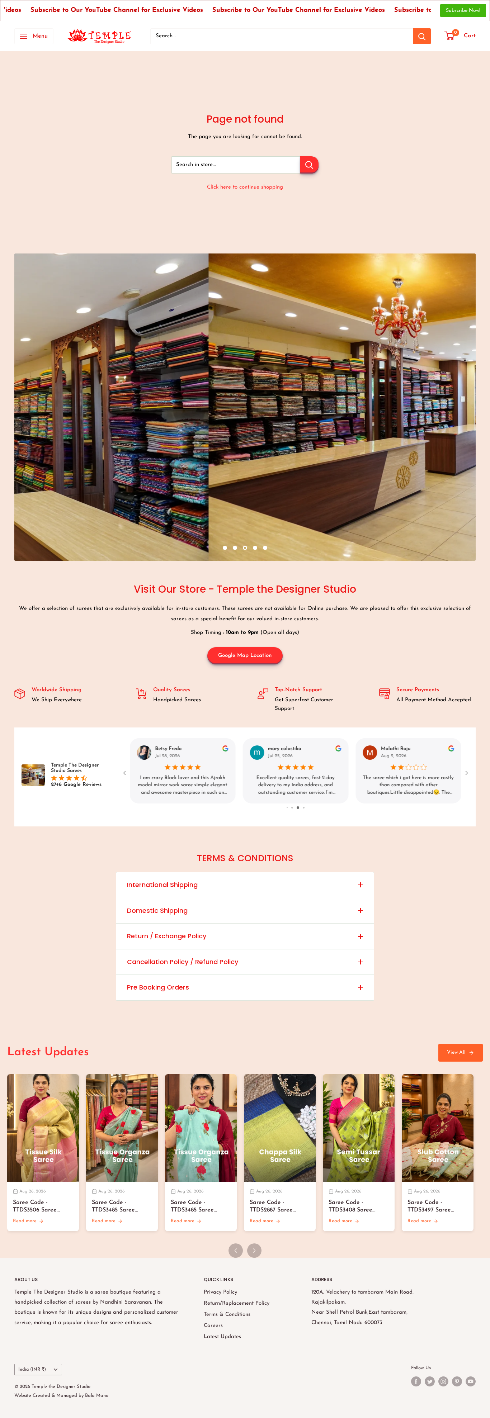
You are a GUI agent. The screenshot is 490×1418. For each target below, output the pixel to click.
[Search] (422, 36)
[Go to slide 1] (290, 807)
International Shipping (162, 884)
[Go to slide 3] (301, 807)
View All (456, 1052)
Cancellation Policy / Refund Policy (182, 961)
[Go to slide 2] (296, 807)
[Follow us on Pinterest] (457, 1381)
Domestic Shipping (157, 910)
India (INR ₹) (32, 1369)
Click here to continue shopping (245, 187)
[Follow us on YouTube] (471, 1381)
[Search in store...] (309, 165)
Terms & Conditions (227, 1314)
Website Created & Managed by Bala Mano (61, 1395)
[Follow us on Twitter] (430, 1381)
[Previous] (235, 1250)
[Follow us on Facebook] (416, 1381)
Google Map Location (245, 655)
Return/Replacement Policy (236, 1303)
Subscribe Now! (463, 10)
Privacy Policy (220, 1292)
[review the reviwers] (225, 750)
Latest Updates (222, 1336)
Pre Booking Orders (158, 987)
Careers (213, 1325)
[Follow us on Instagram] (443, 1381)
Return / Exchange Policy (166, 935)
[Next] (254, 1250)
